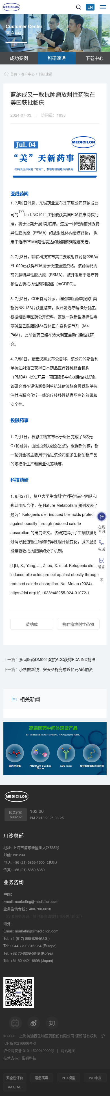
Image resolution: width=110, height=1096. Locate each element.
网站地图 (68, 1050)
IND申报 (95, 1077)
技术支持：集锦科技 (19, 1058)
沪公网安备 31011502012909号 (28, 1050)
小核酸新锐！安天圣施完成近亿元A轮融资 (56, 669)
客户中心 (28, 74)
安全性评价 (14, 1077)
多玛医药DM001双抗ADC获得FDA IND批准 (57, 659)
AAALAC (14, 1086)
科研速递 (57, 58)
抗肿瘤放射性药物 (78, 624)
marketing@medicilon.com (36, 901)
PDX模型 (68, 1077)
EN (90, 7)
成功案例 (19, 58)
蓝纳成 (32, 624)
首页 (13, 74)
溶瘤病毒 (41, 1077)
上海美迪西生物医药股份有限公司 (46, 1035)
